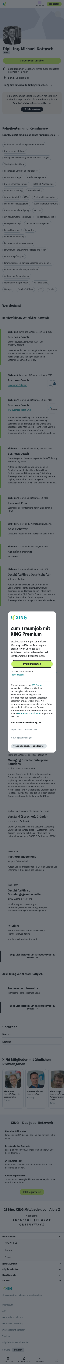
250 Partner (37, 685)
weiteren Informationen (28, 713)
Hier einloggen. (18, 675)
